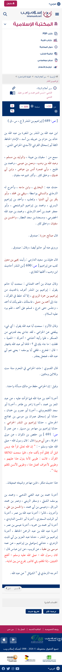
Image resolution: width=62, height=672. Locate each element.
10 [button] (49, 106)
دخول (10, 3)
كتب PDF (48, 33)
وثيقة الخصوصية (52, 629)
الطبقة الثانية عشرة (24, 77)
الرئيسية (53, 77)
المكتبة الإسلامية (33, 24)
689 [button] (26, 106)
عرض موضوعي (45, 60)
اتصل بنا (21, 629)
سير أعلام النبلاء (40, 77)
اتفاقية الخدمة (35, 629)
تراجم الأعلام (45, 67)
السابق (16, 589)
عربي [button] (53, 3)
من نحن (10, 629)
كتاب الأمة (46, 40)
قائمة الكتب (46, 54)
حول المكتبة (46, 47)
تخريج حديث (33, 611)
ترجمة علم (51, 611)
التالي (9, 589)
